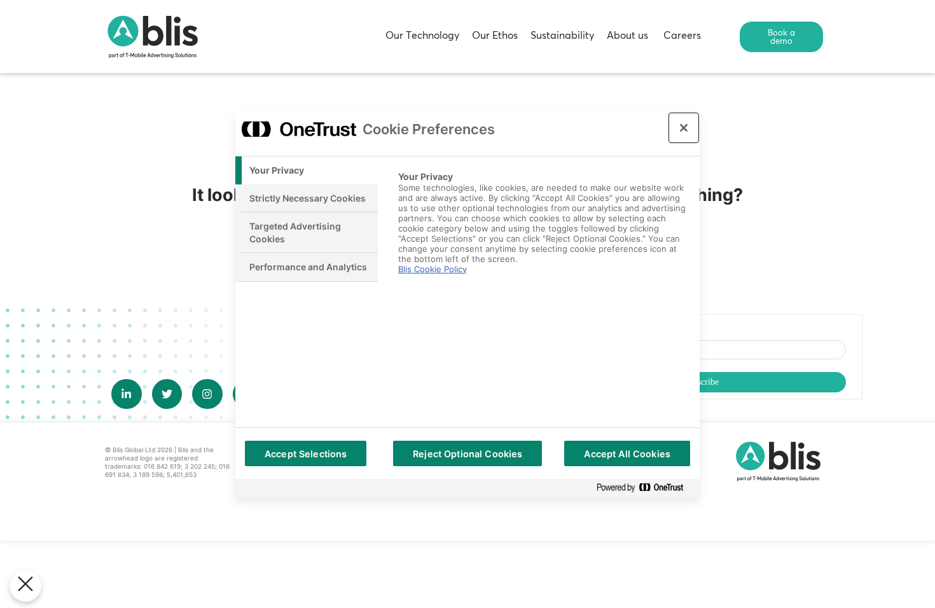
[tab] (306, 170)
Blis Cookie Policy (432, 269)
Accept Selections (306, 453)
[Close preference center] (684, 128)
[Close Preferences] (25, 586)
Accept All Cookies (627, 453)
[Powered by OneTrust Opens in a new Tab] (645, 488)
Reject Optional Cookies (467, 453)
